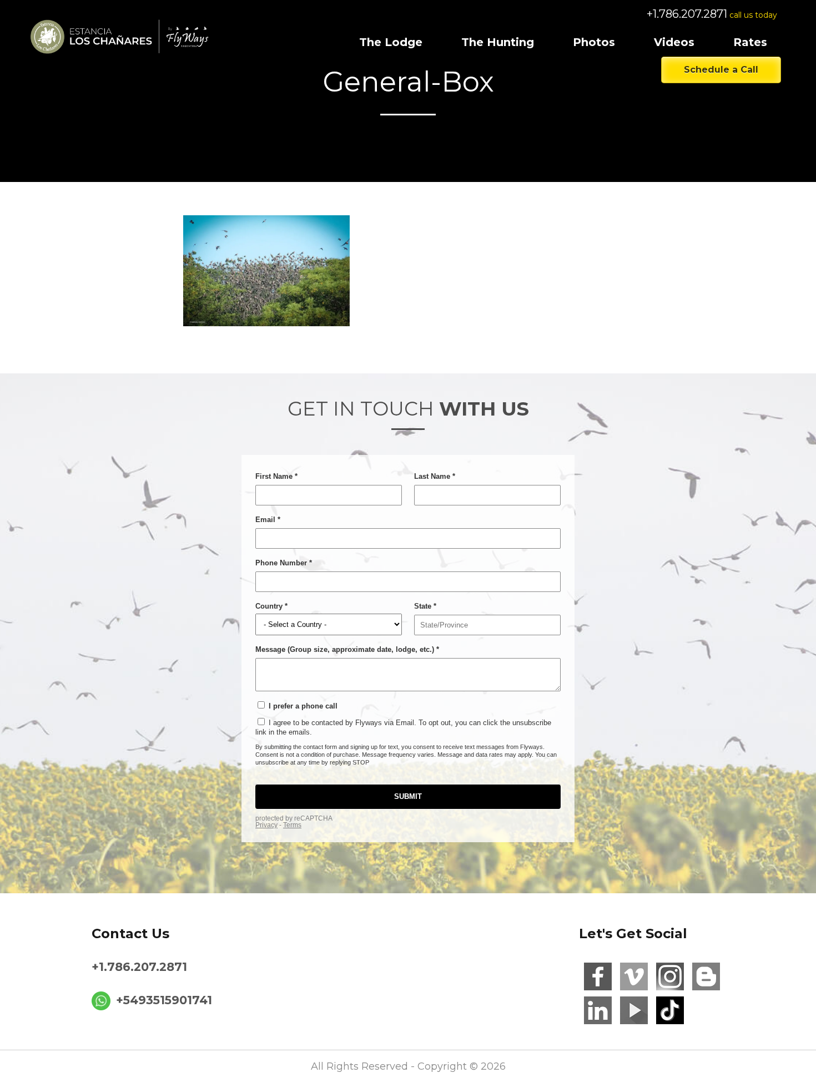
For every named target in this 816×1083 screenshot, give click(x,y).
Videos (674, 42)
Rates (750, 42)
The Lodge (390, 42)
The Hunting (497, 42)
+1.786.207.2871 (687, 14)
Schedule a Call (721, 69)
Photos (594, 42)
